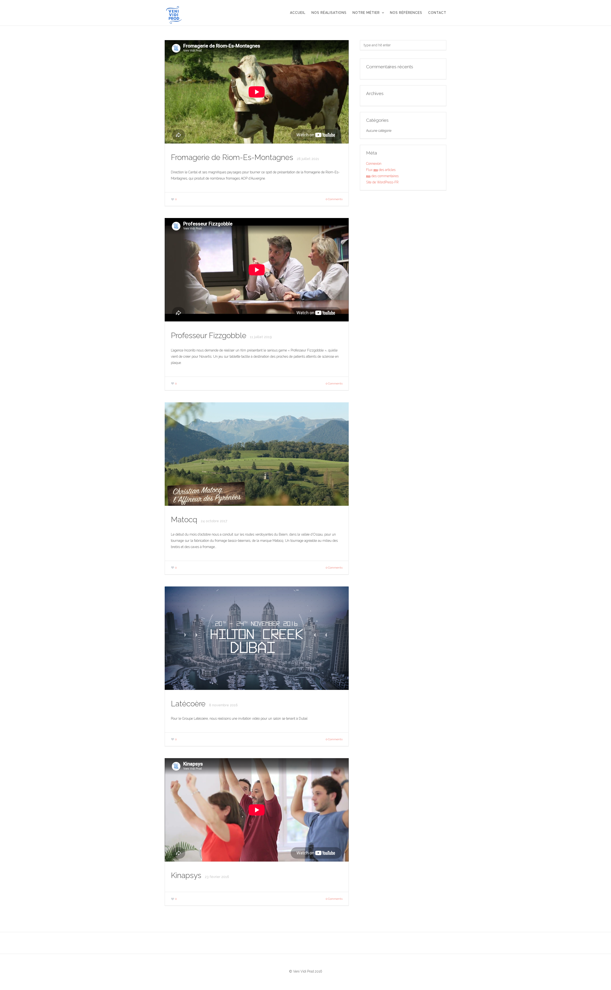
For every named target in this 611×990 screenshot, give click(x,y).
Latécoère (189, 703)
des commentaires (382, 176)
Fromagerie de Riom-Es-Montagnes (233, 157)
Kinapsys (187, 875)
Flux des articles (380, 170)
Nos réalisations (329, 13)
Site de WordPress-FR (382, 182)
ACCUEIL (298, 13)
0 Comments (334, 199)
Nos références (406, 13)
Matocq (185, 519)
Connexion (373, 163)
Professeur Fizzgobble (209, 335)
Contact (437, 13)
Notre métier (366, 13)
